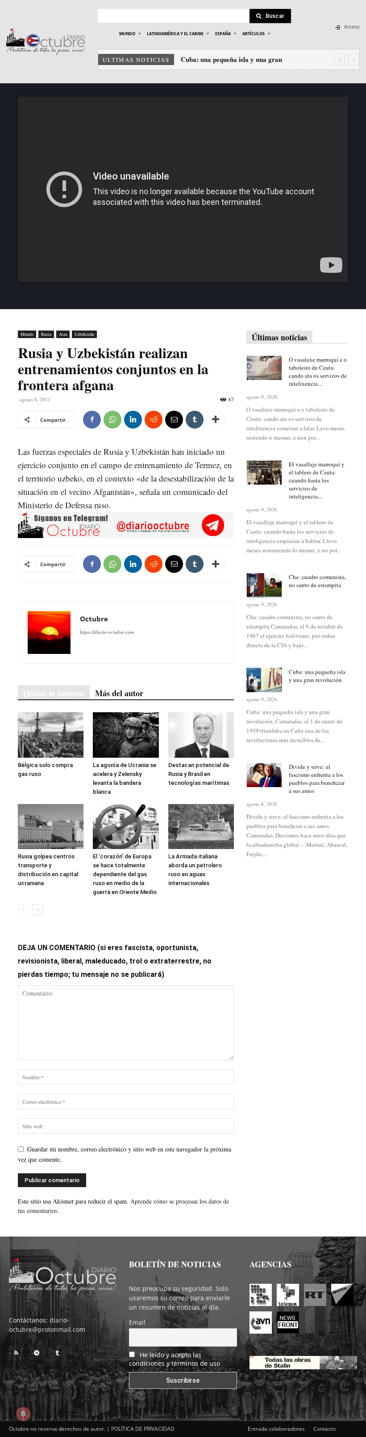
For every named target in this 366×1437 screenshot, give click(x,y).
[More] (215, 420)
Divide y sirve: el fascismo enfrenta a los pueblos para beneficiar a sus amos (317, 779)
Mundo (27, 334)
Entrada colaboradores (276, 1429)
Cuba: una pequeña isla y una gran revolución (317, 676)
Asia (63, 334)
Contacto (324, 1429)
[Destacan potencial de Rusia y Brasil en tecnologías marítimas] (201, 734)
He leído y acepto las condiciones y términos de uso (174, 1359)
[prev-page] (23, 909)
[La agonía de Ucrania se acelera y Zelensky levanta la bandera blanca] (125, 734)
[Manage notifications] (23, 1414)
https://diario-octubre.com (107, 632)
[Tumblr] (195, 420)
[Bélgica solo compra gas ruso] (50, 734)
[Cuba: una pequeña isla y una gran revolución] (264, 680)
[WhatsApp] (112, 420)
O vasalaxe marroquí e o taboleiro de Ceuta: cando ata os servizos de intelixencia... (318, 371)
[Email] (174, 420)
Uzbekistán (84, 334)
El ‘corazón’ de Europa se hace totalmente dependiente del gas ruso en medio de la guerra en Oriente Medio (125, 874)
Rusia (46, 334)
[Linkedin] (133, 420)
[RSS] (16, 1353)
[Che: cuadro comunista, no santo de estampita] (264, 585)
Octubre (94, 618)
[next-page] (37, 909)
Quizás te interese (53, 693)
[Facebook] (92, 420)
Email (137, 1322)
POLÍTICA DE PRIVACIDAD (143, 1429)
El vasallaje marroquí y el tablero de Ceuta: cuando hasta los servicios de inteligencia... (317, 480)
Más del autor (119, 693)
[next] (353, 59)
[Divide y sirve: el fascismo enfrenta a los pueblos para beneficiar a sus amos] (264, 775)
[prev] (339, 59)
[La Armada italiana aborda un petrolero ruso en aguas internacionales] (201, 826)
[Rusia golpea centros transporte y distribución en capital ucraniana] (50, 826)
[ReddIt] (153, 420)
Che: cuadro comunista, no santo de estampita (317, 581)
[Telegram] (36, 1353)
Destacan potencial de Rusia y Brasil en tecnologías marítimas (198, 774)
